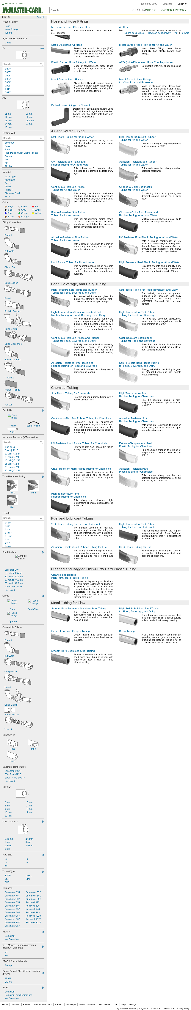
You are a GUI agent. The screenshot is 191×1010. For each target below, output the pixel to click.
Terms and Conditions (162, 1008)
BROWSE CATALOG (15, 3)
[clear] (132, 10)
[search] (41, 64)
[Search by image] (144, 10)
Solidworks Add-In (87, 1004)
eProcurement (105, 1004)
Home (5, 1004)
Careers (59, 1004)
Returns (26, 1004)
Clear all (40, 17)
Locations (15, 1004)
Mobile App (71, 1004)
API (116, 1004)
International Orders (43, 1004)
